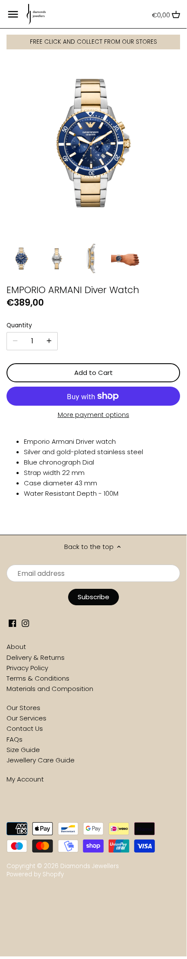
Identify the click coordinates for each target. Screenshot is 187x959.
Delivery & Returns (36, 657)
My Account (25, 779)
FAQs (15, 739)
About (16, 646)
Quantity (19, 325)
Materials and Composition (50, 688)
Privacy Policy (27, 667)
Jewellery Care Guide (41, 760)
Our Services (26, 718)
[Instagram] (25, 622)
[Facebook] (12, 622)
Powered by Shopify (35, 874)
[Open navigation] (13, 14)
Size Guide (23, 749)
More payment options (93, 415)
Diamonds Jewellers (89, 866)
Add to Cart (93, 372)
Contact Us (25, 728)
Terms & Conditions (38, 678)
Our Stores (23, 707)
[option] (22, 258)
